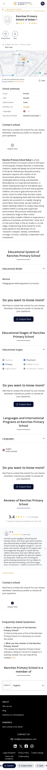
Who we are (7, 706)
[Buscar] (43, 3)
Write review (8, 573)
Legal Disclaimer (9, 753)
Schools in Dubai (39, 11)
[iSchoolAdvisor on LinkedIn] (15, 746)
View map (8, 47)
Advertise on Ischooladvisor (13, 715)
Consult (26, 107)
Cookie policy (23, 756)
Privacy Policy (23, 753)
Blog (4, 710)
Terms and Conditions (9, 757)
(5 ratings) (33, 23)
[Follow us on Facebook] (26, 746)
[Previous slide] (2, 548)
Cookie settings (37, 753)
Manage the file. (19, 82)
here (13, 657)
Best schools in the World (12, 727)
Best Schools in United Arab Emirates (17, 11)
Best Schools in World (14, 9)
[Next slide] (45, 548)
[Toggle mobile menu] (3, 3)
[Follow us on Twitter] (20, 746)
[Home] (2, 9)
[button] (23, 269)
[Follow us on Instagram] (32, 746)
